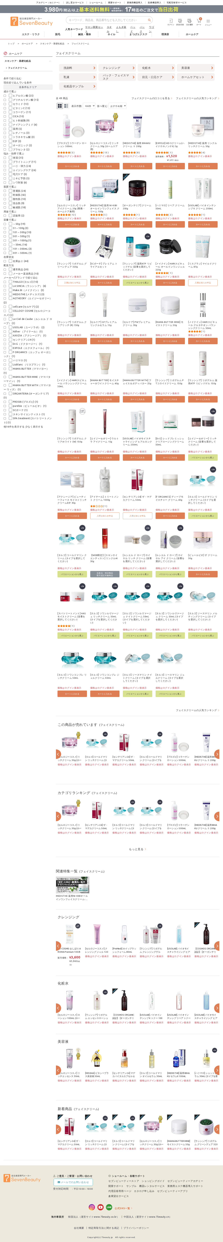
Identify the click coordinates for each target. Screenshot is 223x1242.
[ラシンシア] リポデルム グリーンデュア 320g (72, 265)
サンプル (131, 1186)
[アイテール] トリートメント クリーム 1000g (104, 498)
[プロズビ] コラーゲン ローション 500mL (72, 144)
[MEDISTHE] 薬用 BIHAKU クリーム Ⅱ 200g (137, 144)
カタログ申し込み (144, 1191)
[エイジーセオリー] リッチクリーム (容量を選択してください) (202, 441)
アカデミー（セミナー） (48, 2)
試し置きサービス (75, 2)
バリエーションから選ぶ (137, 282)
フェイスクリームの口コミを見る (151, 98)
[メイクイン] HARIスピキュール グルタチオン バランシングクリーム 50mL (202, 325)
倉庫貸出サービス (118, 1196)
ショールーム (96, 2)
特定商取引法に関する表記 (104, 1228)
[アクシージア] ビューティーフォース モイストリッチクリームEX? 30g (72, 499)
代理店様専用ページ (119, 1191)
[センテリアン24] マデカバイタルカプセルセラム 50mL (123, 1076)
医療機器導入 (154, 2)
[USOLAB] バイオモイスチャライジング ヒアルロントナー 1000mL (205, 1018)
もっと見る (136, 849)
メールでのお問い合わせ (75, 1182)
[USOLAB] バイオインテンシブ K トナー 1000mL (151, 1018)
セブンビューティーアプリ (172, 1191)
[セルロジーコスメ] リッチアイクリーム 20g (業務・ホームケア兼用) (71, 208)
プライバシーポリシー (136, 1228)
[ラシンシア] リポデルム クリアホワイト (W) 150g (72, 440)
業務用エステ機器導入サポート (185, 1186)
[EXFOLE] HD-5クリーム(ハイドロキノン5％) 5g (170, 144)
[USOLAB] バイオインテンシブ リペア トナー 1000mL (178, 1018)
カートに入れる (72, 166)
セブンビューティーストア (123, 1181)
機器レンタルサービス (152, 1186)
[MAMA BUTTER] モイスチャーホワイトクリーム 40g (104, 382)
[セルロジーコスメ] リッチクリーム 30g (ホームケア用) (104, 146)
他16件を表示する (14, 426)
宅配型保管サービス (177, 2)
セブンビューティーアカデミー (185, 1181)
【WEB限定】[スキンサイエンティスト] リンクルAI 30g (104, 558)
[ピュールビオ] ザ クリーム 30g (202, 556)
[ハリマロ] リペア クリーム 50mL (170, 207)
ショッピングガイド (153, 1181)
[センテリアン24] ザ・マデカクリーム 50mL (137, 498)
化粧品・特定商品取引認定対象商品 (105, 574)
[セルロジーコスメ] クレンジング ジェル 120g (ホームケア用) (96, 951)
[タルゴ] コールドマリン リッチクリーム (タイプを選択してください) (202, 499)
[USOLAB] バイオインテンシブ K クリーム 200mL (202, 207)
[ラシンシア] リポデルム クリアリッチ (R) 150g (72, 323)
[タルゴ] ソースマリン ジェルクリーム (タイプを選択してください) (170, 678)
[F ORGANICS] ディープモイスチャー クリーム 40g (169, 498)
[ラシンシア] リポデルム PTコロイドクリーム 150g (170, 382)
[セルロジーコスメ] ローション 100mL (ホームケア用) (69, 1018)
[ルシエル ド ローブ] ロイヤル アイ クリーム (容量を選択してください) (170, 558)
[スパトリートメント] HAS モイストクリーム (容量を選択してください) (71, 616)
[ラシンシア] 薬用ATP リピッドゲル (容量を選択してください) (137, 266)
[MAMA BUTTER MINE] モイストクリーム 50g (169, 323)
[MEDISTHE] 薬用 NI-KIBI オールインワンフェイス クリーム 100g (105, 208)
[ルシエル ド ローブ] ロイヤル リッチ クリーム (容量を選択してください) (137, 558)
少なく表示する (34, 426)
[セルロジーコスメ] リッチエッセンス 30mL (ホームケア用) (69, 1076)
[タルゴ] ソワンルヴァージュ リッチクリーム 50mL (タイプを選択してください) (104, 618)
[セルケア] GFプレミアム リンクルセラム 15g (103, 323)
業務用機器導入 (135, 2)
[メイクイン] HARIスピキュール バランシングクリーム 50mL (72, 383)
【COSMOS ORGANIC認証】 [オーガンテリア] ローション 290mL (123, 1018)
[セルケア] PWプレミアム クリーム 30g (136, 323)
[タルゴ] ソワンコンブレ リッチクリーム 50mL (72, 676)
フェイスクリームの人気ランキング (196, 98)
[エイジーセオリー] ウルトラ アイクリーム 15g (104, 440)
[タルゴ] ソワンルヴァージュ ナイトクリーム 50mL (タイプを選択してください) (137, 618)
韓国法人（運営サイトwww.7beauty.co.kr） (93, 1216)
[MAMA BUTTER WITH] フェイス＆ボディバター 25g (137, 382)
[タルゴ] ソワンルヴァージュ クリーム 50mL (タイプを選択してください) (170, 616)
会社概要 (79, 1228)
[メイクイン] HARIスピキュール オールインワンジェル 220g (170, 266)
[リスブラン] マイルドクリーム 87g (202, 265)
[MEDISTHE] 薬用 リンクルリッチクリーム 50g (202, 144)
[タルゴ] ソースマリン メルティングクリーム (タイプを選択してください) (202, 616)
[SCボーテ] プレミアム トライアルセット (104, 265)
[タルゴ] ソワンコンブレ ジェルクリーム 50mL (105, 676)
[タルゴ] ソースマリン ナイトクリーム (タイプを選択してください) (137, 678)
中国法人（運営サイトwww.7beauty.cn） (148, 1216)
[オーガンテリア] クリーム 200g (137, 207)
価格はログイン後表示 (69, 156)
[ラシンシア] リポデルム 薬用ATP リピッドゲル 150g (202, 382)
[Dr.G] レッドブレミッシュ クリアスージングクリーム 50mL (170, 441)
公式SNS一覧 (122, 1208)
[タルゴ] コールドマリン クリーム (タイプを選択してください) (72, 558)
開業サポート (114, 2)
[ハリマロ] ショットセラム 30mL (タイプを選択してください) (206, 1076)
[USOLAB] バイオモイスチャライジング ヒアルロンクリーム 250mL (137, 441)
